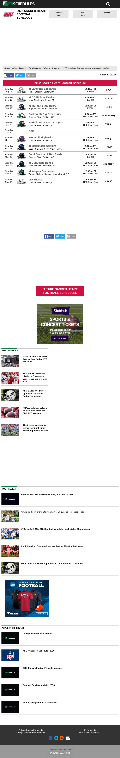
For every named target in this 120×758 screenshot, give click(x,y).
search (108, 4)
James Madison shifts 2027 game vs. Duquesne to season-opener (53, 512)
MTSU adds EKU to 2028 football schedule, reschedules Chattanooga (55, 529)
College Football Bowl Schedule (30, 732)
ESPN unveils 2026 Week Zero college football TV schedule (35, 359)
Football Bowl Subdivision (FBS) (39, 685)
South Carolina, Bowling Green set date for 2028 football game (51, 546)
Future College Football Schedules (40, 702)
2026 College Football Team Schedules (42, 668)
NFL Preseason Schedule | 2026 (38, 651)
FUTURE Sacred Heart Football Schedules (60, 291)
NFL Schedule (89, 730)
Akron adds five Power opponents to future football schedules (34, 393)
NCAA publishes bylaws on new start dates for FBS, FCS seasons (35, 410)
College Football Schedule (31, 730)
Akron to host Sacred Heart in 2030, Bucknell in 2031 (46, 494)
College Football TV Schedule (38, 633)
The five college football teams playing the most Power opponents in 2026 (35, 428)
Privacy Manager (60, 753)
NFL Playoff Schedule (89, 732)
